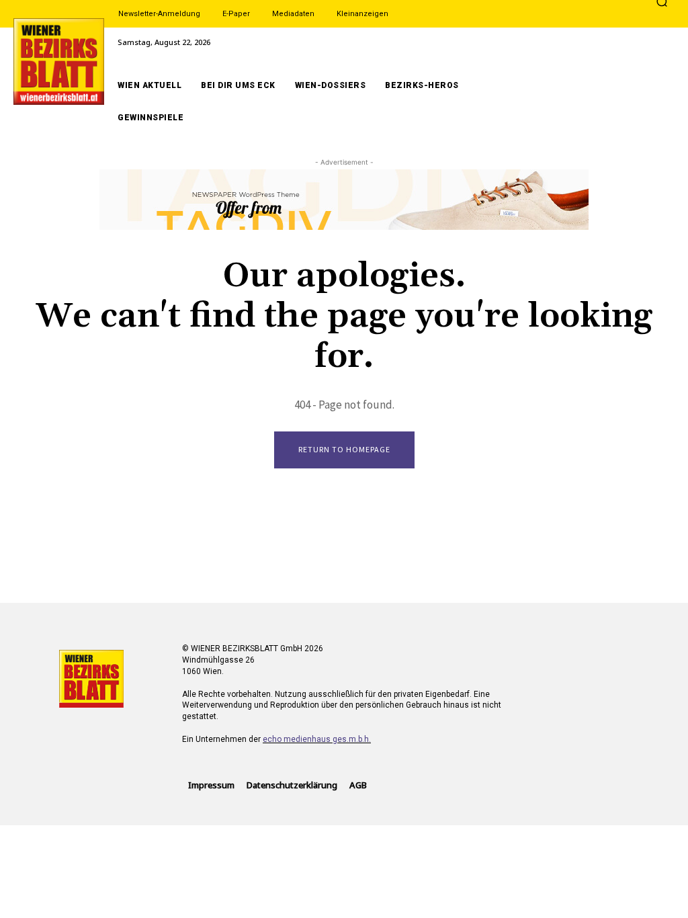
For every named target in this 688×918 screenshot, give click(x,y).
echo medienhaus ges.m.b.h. (317, 739)
